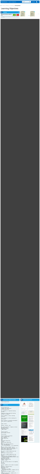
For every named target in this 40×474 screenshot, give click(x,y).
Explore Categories (12, 1)
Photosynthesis (17, 5)
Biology (7, 5)
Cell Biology (12, 5)
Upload (33, 1)
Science (3, 5)
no (17, 14)
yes (14, 14)
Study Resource (4, 1)
